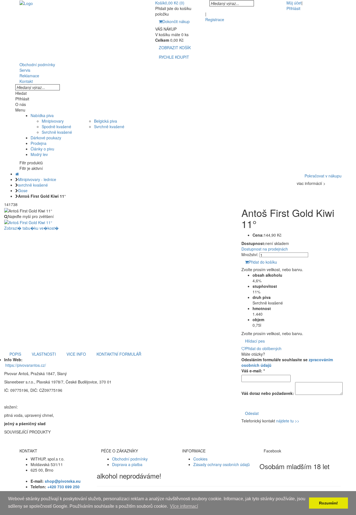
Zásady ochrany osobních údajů (221, 464)
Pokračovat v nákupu (323, 176)
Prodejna (38, 143)
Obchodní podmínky (130, 459)
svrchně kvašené (33, 185)
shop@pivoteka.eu (63, 481)
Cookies (200, 459)
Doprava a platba (127, 464)
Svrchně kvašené (57, 132)
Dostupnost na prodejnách (264, 249)
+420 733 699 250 (63, 486)
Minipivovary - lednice (37, 179)
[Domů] (17, 174)
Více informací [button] (184, 506)
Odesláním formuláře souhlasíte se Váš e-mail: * (287, 365)
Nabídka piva (42, 115)
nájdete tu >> (287, 421)
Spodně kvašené (56, 126)
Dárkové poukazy (46, 137)
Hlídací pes (255, 341)
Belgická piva (105, 121)
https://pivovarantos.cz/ (25, 365)
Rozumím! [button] (328, 503)
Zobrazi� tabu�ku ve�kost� (31, 228)
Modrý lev (39, 154)
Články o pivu (42, 149)
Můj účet (293, 3)
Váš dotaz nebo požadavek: (267, 393)
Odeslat (252, 413)
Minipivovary (53, 121)
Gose (23, 190)
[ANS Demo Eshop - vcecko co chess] (26, 3)
